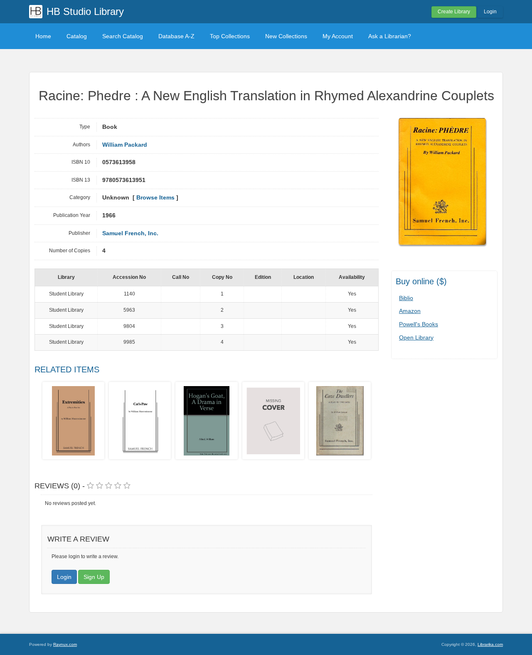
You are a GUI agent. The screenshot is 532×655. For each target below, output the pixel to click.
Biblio (406, 298)
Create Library (454, 12)
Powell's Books (418, 324)
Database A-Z (176, 36)
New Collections (286, 36)
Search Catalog (122, 36)
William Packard (124, 145)
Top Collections (230, 36)
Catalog (76, 36)
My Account (338, 36)
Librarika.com (490, 644)
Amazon (410, 311)
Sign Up (94, 577)
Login (490, 12)
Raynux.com (65, 644)
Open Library (416, 337)
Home (43, 36)
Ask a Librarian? (389, 36)
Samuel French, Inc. (130, 233)
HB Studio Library (85, 11)
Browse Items (155, 198)
